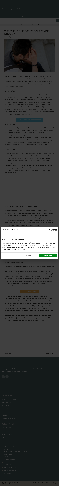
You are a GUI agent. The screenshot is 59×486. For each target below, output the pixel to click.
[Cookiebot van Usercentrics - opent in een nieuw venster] (50, 230)
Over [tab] (48, 234)
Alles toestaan (48, 255)
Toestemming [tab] (10, 234)
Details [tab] (29, 234)
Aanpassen (28, 255)
